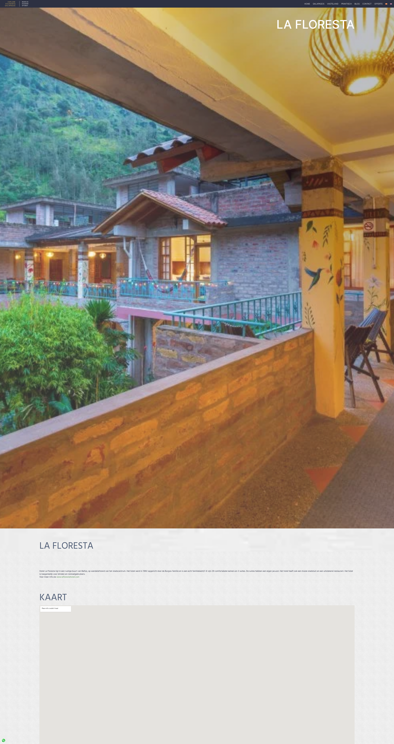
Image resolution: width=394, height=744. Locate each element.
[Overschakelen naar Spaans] (386, 3)
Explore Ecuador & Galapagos (10, 3)
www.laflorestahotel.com (68, 577)
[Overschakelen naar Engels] (391, 3)
